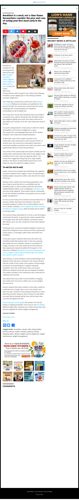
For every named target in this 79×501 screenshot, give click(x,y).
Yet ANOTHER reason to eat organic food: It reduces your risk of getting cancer (65, 172)
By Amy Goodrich (65, 205)
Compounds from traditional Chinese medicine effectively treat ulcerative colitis (64, 80)
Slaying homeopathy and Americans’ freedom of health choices (65, 129)
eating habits (36, 329)
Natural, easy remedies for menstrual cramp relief (62, 72)
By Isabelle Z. (64, 75)
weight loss (35, 334)
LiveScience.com (8, 317)
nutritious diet (39, 189)
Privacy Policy (39, 494)
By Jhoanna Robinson (66, 196)
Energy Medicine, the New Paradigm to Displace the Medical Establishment (65, 146)
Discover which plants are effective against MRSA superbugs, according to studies (65, 97)
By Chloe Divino (64, 84)
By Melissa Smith (65, 57)
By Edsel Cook (64, 108)
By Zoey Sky (64, 51)
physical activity (33, 332)
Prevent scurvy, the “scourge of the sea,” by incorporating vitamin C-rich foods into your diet (65, 137)
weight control (25, 334)
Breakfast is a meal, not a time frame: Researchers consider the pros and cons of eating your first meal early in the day (64, 47)
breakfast (17, 329)
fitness (11, 332)
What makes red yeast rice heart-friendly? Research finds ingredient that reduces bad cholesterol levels (65, 63)
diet (29, 329)
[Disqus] (24, 413)
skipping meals (8, 334)
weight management (20, 336)
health (17, 332)
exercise (6, 332)
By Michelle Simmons (66, 92)
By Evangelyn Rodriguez (67, 68)
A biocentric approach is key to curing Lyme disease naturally (63, 105)
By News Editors (65, 132)
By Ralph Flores (64, 101)
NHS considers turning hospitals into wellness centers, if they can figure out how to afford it (64, 113)
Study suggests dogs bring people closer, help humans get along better (65, 201)
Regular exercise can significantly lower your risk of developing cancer (64, 163)
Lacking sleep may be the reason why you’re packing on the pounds (64, 180)
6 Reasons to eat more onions (63, 55)
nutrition (23, 332)
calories (24, 329)
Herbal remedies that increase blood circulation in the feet (63, 155)
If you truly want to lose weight (13, 302)
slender (17, 334)
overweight (41, 305)
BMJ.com (6, 321)
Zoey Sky (17, 27)
